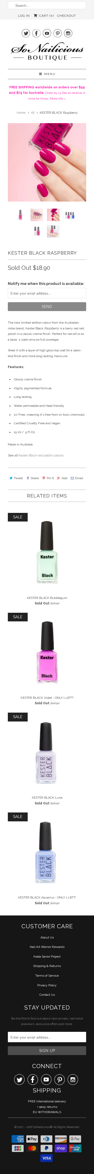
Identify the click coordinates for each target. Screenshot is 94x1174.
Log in (24, 16)
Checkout (66, 16)
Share (35, 478)
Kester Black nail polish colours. (41, 455)
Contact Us (47, 995)
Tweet (18, 478)
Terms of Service (47, 975)
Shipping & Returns (47, 966)
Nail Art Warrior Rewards (47, 947)
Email (79, 478)
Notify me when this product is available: (46, 284)
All (32, 112)
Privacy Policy (47, 985)
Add (64, 478)
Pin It (50, 478)
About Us (47, 937)
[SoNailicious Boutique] (47, 53)
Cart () (46, 16)
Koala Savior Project (47, 956)
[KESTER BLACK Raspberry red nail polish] (47, 162)
